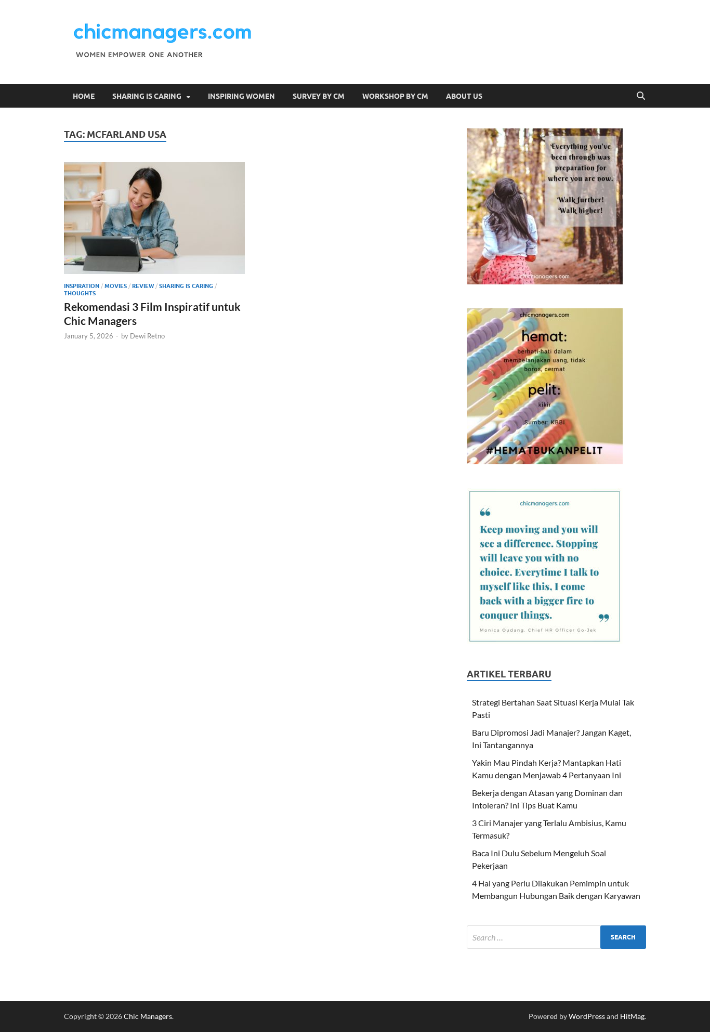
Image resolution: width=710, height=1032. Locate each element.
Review (143, 286)
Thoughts (80, 293)
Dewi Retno (147, 336)
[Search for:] (556, 937)
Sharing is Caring (146, 96)
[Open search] (641, 96)
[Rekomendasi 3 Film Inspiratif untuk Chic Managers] (154, 218)
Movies (115, 286)
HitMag (632, 1016)
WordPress (587, 1016)
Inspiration (81, 286)
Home (84, 96)
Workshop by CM (395, 96)
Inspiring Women (241, 96)
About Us (464, 96)
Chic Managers (148, 1016)
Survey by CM (319, 96)
